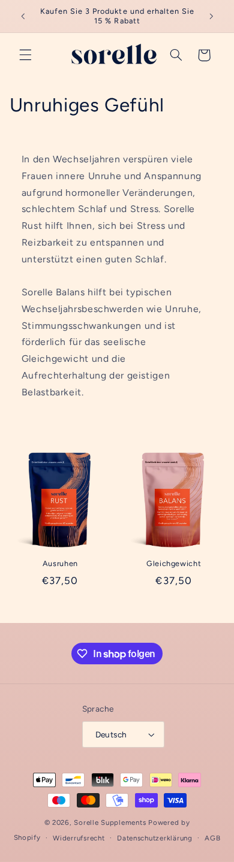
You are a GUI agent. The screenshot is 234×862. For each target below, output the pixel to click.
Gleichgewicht (173, 563)
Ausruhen (60, 563)
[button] (25, 55)
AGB (212, 838)
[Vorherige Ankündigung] (23, 16)
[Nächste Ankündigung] (211, 16)
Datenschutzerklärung (155, 838)
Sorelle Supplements (110, 822)
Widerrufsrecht (78, 838)
